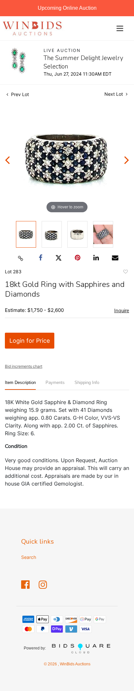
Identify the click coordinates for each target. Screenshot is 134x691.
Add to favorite (125, 272)
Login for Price (29, 340)
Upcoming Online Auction (67, 8)
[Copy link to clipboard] (21, 258)
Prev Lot (19, 94)
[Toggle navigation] (119, 28)
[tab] (20, 385)
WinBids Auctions (74, 664)
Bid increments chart (23, 366)
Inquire (121, 310)
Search (28, 557)
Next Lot (114, 94)
